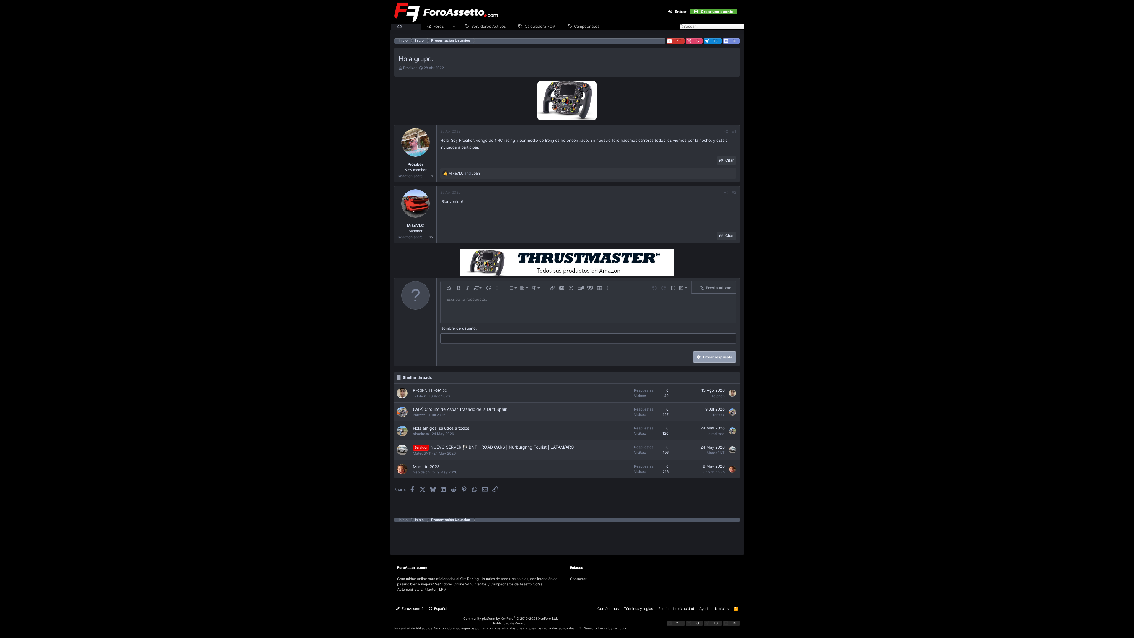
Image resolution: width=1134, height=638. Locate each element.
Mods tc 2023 (426, 466)
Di (734, 41)
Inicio (409, 26)
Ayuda (704, 608)
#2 (734, 192)
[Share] (726, 131)
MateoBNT (422, 453)
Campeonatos (586, 26)
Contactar (578, 579)
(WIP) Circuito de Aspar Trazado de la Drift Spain (460, 409)
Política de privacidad (676, 608)
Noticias (722, 608)
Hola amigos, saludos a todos (441, 428)
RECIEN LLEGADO (430, 390)
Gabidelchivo (424, 472)
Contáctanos (608, 608)
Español (440, 608)
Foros (439, 26)
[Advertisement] (567, 535)
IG (697, 41)
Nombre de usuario (458, 328)
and (464, 173)
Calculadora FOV (540, 26)
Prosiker (410, 68)
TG (715, 41)
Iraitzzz (419, 415)
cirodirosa (421, 434)
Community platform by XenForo (510, 618)
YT (678, 41)
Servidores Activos (488, 26)
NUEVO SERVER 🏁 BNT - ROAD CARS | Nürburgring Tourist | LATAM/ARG (502, 447)
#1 (734, 131)
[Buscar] (740, 12)
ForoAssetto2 (412, 608)
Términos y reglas (638, 608)
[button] (454, 27)
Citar (729, 160)
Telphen (419, 396)
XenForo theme (595, 628)
